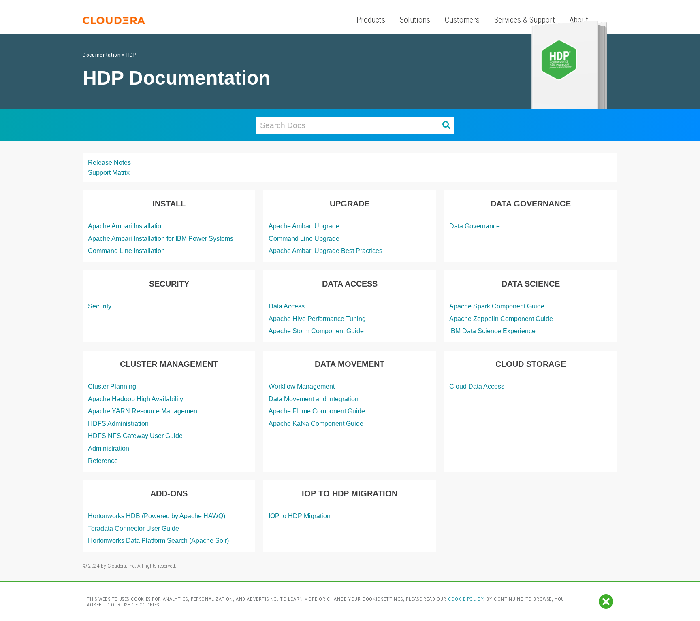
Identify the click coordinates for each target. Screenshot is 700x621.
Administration (108, 448)
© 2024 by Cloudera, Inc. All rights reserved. (129, 566)
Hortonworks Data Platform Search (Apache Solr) (158, 540)
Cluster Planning (112, 386)
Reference (103, 460)
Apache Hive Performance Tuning (317, 318)
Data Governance (474, 226)
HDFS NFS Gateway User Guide (135, 435)
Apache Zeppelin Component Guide (501, 318)
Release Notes (109, 162)
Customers (462, 20)
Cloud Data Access (476, 386)
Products (370, 20)
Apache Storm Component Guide (316, 331)
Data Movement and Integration (314, 399)
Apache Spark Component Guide (496, 306)
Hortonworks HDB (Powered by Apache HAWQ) (156, 516)
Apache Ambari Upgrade (304, 226)
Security (99, 306)
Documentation (102, 54)
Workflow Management (302, 386)
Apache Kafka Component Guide (316, 423)
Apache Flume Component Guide (317, 411)
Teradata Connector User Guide (133, 528)
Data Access (287, 306)
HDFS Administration (118, 423)
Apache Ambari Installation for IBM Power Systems (160, 238)
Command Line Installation (126, 250)
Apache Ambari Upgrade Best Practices (325, 250)
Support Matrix (109, 172)
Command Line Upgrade (304, 238)
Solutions (415, 20)
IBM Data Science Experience (492, 331)
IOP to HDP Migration (300, 516)
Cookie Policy (466, 599)
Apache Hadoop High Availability (135, 399)
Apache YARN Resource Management (143, 411)
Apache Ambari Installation (126, 226)
